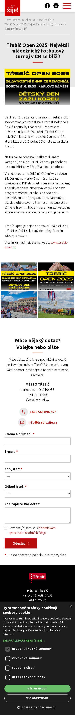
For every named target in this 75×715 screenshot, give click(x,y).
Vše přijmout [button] (37, 688)
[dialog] (37, 658)
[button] (37, 640)
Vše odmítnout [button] (37, 698)
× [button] (70, 605)
